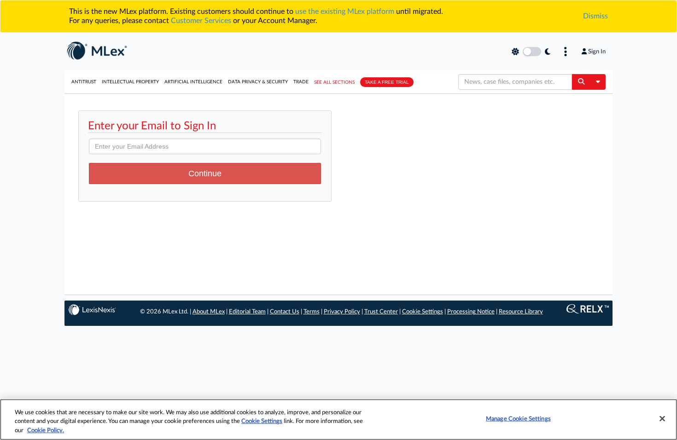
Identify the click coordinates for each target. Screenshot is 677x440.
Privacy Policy (342, 312)
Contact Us (284, 312)
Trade (301, 82)
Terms (311, 312)
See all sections (334, 82)
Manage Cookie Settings (518, 419)
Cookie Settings (422, 312)
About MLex (209, 312)
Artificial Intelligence (193, 82)
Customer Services (201, 20)
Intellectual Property (130, 82)
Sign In (597, 51)
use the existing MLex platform (344, 11)
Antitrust (83, 82)
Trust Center (381, 312)
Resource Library (521, 312)
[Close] (662, 418)
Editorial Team (247, 312)
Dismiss (595, 16)
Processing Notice (471, 312)
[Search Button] (581, 82)
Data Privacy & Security (258, 82)
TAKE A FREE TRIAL (387, 82)
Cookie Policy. (45, 431)
